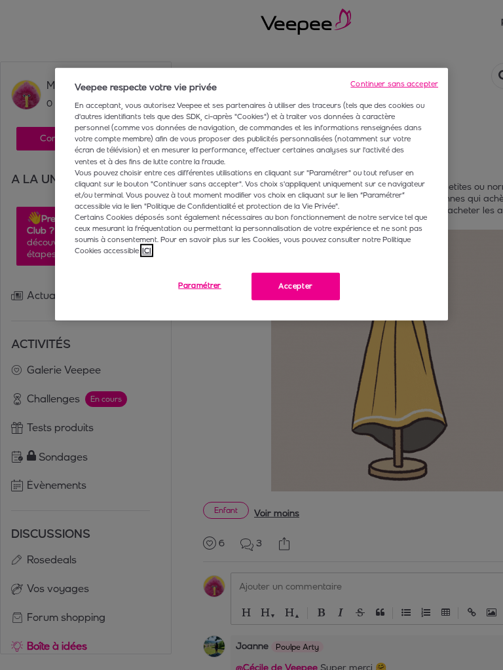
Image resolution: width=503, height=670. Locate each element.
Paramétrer (199, 285)
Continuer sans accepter (394, 83)
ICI (146, 250)
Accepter (295, 286)
